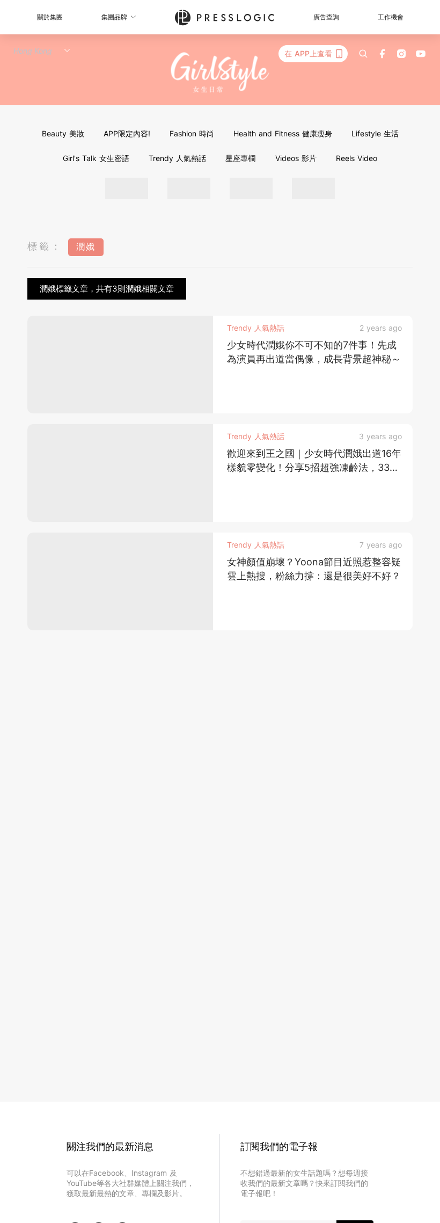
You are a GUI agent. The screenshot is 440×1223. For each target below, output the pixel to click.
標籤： (45, 246)
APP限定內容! (127, 133)
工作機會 (391, 17)
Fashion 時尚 (192, 133)
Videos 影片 (296, 158)
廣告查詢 (326, 17)
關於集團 (50, 17)
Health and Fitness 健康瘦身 (282, 133)
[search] (363, 54)
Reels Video (356, 158)
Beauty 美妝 (63, 133)
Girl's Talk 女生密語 (96, 158)
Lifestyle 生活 (375, 133)
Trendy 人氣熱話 (177, 158)
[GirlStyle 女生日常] (220, 73)
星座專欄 (240, 158)
